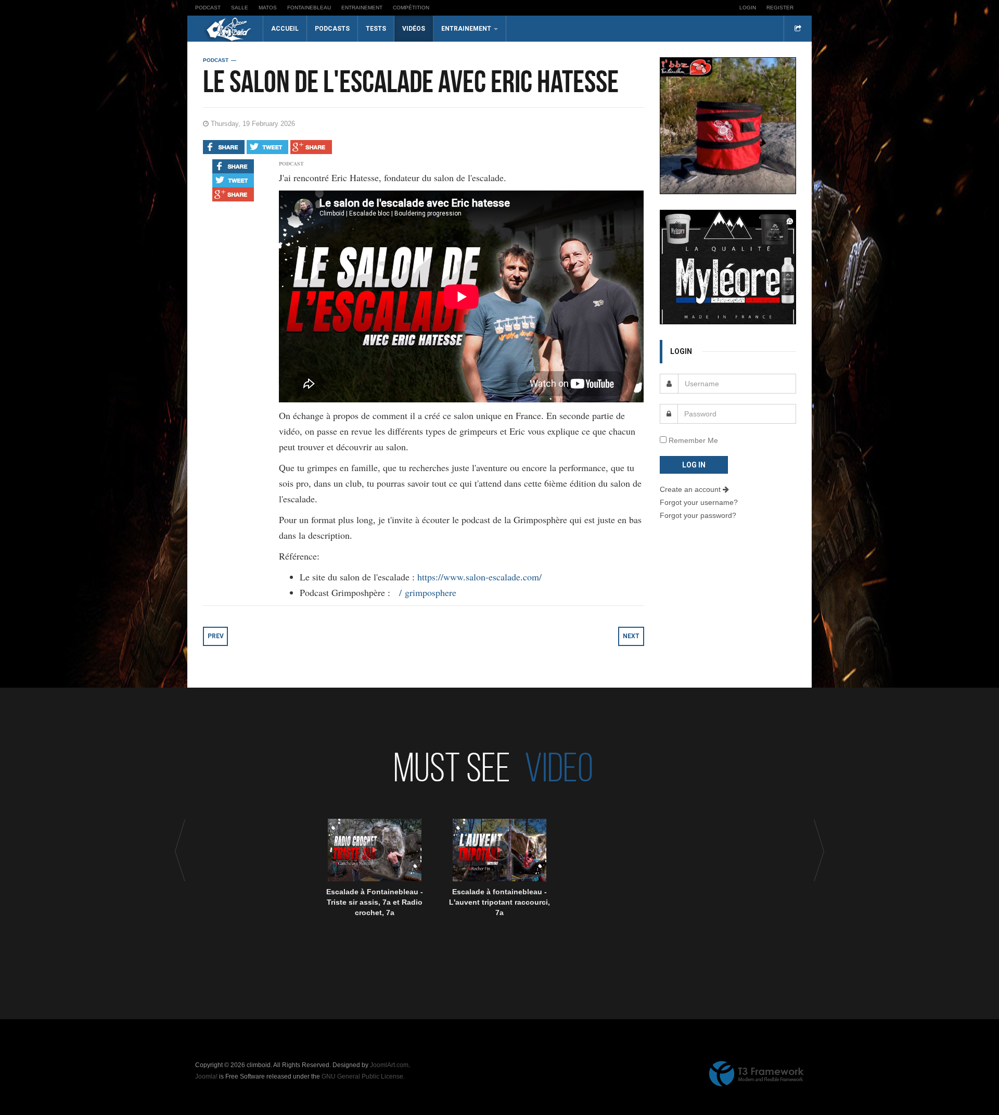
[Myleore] (728, 266)
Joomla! (206, 1076)
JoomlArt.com (389, 1065)
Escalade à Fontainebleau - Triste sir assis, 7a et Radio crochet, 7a (374, 902)
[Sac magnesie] (728, 125)
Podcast (208, 7)
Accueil (285, 28)
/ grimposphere (429, 592)
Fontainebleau (309, 7)
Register (779, 7)
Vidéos (413, 28)
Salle (239, 7)
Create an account (691, 489)
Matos (268, 7)
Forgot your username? (699, 502)
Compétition (411, 7)
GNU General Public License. (363, 1076)
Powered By (756, 1074)
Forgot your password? (698, 515)
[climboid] (229, 29)
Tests (376, 28)
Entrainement (361, 7)
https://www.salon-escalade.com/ (479, 577)
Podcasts (332, 28)
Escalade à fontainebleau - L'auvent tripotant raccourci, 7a (499, 902)
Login (747, 7)
